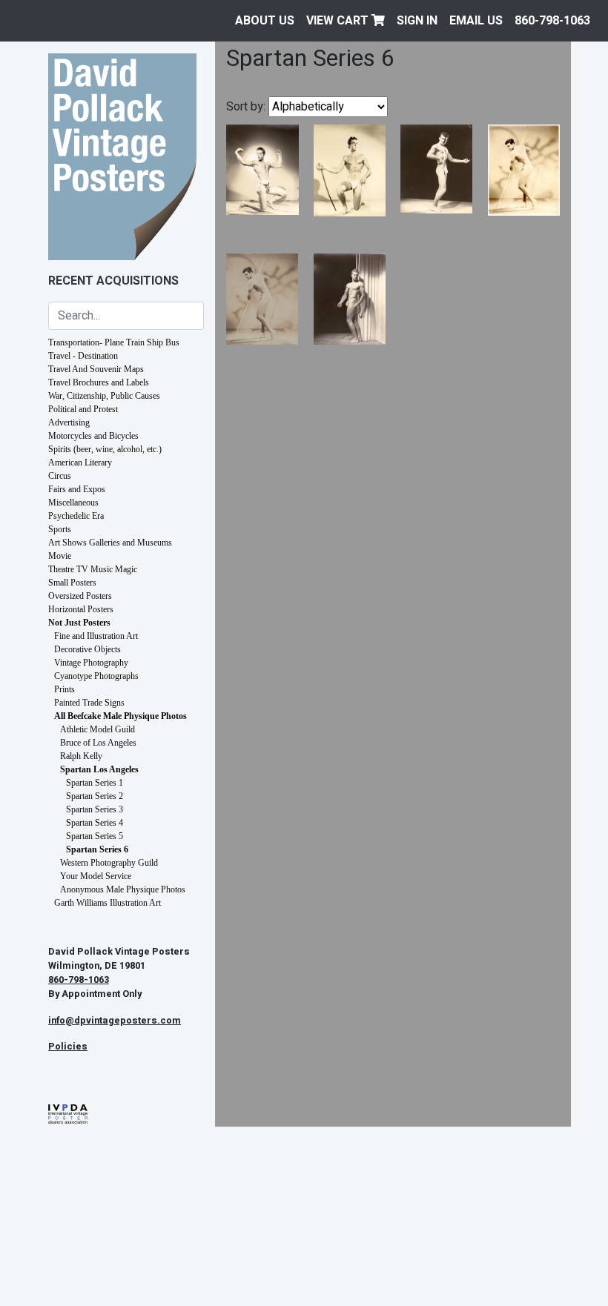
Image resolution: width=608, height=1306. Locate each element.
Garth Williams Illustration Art (107, 903)
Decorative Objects (87, 649)
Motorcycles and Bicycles (93, 436)
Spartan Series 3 (94, 809)
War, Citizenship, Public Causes (104, 396)
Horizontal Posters (80, 609)
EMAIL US (476, 21)
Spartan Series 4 (94, 823)
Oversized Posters (80, 596)
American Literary (80, 462)
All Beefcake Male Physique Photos (120, 716)
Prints (64, 689)
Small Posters (72, 582)
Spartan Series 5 (94, 836)
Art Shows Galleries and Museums (110, 542)
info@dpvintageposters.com (114, 1020)
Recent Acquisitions (113, 281)
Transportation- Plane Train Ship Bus (113, 342)
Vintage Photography (91, 662)
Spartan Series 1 (94, 783)
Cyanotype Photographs (96, 676)
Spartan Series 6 (97, 849)
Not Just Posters (79, 622)
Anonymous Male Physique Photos (122, 889)
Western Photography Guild (109, 863)
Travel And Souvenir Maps (96, 369)
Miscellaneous (73, 502)
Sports (59, 529)
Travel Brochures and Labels (98, 382)
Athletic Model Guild (97, 729)
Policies (67, 1046)
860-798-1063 (552, 21)
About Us (264, 21)
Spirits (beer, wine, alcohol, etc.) (105, 449)
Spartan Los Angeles (99, 769)
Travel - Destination (83, 356)
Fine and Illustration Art (96, 636)
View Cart (338, 21)
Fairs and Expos (76, 489)
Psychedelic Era (76, 516)
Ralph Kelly (81, 756)
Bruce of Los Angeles (98, 742)
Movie (59, 556)
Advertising (69, 422)
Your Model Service (95, 876)
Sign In (417, 21)
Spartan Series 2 (94, 796)
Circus (59, 476)
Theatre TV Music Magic (92, 569)
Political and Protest (83, 409)
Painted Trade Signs (89, 702)
